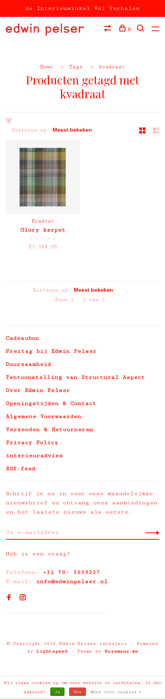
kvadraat (112, 67)
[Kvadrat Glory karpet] (43, 178)
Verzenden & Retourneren (49, 429)
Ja (57, 691)
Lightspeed (52, 651)
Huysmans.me (121, 651)
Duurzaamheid (28, 364)
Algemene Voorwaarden (43, 416)
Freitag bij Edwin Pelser (51, 351)
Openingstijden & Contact (51, 403)
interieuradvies (34, 455)
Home (46, 67)
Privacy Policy (32, 442)
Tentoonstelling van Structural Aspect (75, 377)
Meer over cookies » (116, 691)
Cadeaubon (22, 338)
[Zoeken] (141, 29)
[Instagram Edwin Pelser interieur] (23, 598)
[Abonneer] (150, 532)
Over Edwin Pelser (38, 390)
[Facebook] (9, 598)
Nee (77, 691)
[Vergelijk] (108, 29)
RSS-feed (20, 468)
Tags (76, 67)
